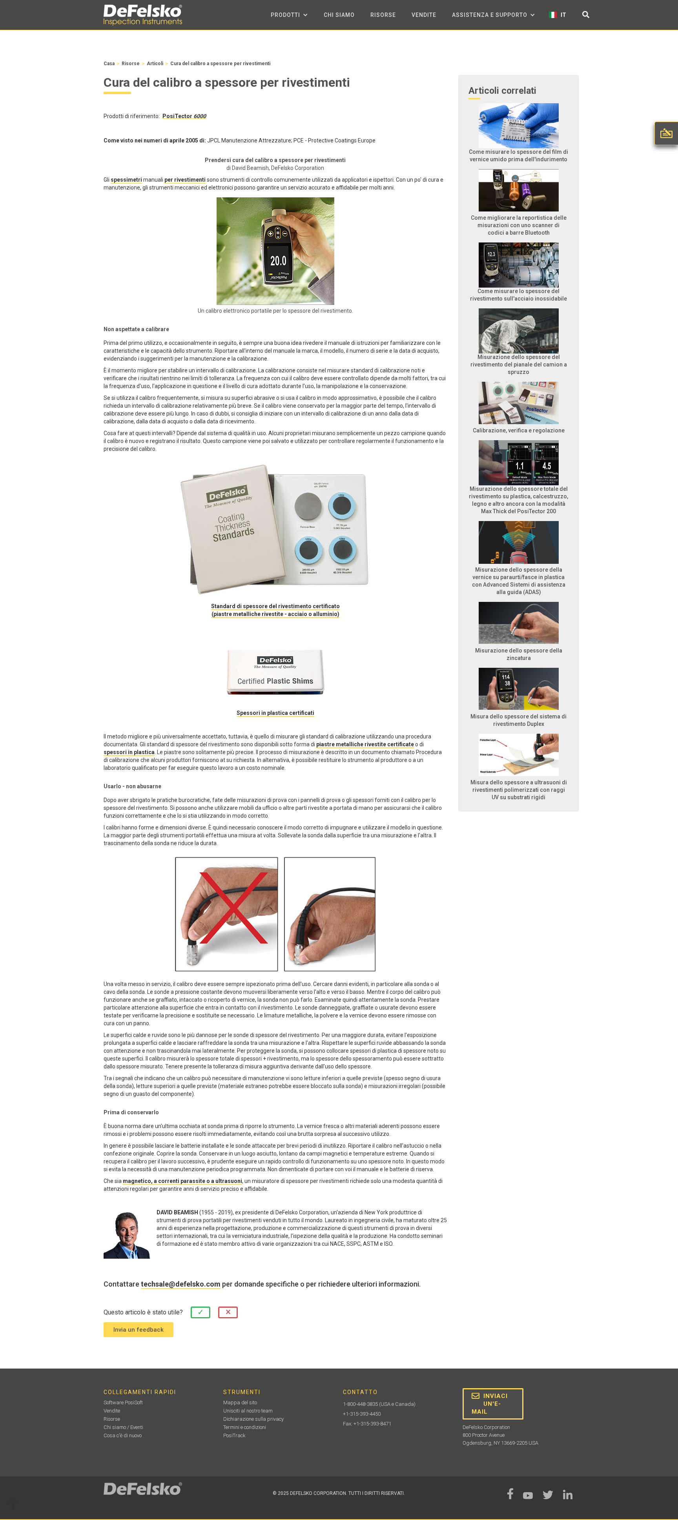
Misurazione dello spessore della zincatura (518, 654)
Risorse (383, 15)
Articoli (155, 63)
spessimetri (126, 180)
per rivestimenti (185, 180)
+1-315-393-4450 (362, 1414)
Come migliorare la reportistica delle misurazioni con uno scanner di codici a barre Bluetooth (519, 225)
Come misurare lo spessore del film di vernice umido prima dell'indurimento (518, 155)
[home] (143, 15)
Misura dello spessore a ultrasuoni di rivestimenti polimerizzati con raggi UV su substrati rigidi (518, 789)
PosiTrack (234, 1435)
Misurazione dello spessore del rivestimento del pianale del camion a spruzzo (518, 364)
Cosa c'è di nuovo (123, 1435)
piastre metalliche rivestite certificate (365, 744)
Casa (109, 63)
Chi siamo (339, 15)
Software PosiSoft (123, 1402)
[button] (289, 15)
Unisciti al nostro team (248, 1411)
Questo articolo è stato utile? (143, 1312)
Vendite (424, 15)
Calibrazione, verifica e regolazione (519, 430)
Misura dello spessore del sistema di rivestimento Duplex (518, 720)
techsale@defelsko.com (181, 1284)
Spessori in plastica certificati (275, 713)
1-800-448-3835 (360, 1404)
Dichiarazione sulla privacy (253, 1419)
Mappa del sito (240, 1402)
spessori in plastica (129, 752)
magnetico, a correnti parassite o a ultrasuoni (182, 1181)
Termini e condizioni (244, 1427)
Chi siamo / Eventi (123, 1427)
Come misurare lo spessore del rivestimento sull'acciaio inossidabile (518, 295)
